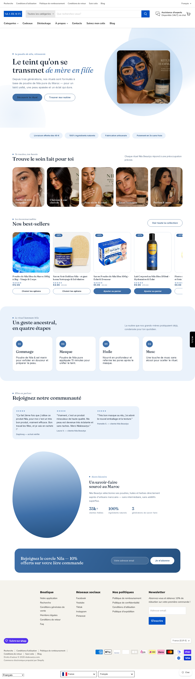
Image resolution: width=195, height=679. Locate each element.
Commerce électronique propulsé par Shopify (24, 660)
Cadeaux (28, 23)
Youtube (80, 602)
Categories (10, 23)
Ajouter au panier (112, 291)
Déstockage (44, 23)
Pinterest (80, 615)
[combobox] (78, 674)
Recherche (8, 3)
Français (185, 3)
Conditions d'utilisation (26, 3)
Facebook (81, 598)
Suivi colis (93, 3)
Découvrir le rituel (27, 97)
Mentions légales (48, 615)
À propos (60, 23)
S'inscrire (157, 621)
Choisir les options (31, 291)
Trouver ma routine (60, 97)
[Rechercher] (145, 13)
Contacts (77, 23)
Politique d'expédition (123, 611)
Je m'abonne (162, 560)
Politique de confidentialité (125, 602)
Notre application (48, 598)
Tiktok (79, 607)
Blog (103, 3)
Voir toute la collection (165, 223)
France (180, 640)
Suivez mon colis (96, 23)
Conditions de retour (77, 3)
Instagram (81, 611)
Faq (42, 624)
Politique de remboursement (52, 3)
